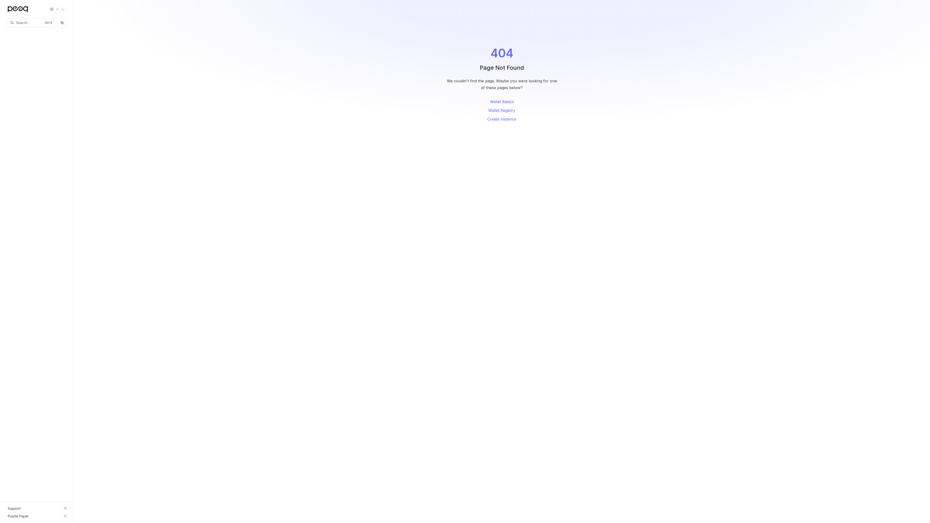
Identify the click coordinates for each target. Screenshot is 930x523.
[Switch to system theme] (51, 9)
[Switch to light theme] (57, 9)
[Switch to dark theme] (63, 9)
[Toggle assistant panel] (62, 22)
